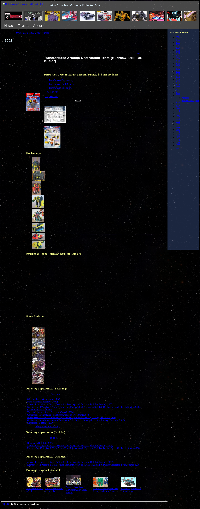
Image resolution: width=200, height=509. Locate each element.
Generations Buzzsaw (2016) (40, 423)
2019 (178, 50)
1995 (178, 119)
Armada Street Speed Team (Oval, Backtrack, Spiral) (105, 489)
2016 (178, 58)
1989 (178, 134)
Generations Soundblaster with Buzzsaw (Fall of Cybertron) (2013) (58, 415)
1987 (178, 137)
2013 (178, 66)
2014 (178, 63)
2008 (178, 79)
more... (139, 53)
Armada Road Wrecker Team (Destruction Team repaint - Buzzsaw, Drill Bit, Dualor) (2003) (70, 404)
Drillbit (53, 438)
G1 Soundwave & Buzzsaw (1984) (43, 399)
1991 (178, 129)
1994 (178, 121)
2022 (178, 42)
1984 (178, 148)
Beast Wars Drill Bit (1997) (40, 443)
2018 (178, 53)
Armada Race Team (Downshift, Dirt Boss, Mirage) (76, 490)
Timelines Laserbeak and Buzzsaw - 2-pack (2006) (50, 412)
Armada (185, 98)
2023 (178, 40)
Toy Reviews (51, 96)
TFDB (78, 100)
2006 (178, 84)
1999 (178, 108)
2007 (178, 82)
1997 (178, 113)
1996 (178, 116)
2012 (178, 69)
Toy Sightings (51, 91)
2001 (178, 103)
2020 (178, 48)
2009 (178, 76)
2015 (178, 61)
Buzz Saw (55, 394)
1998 (178, 111)
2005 (178, 87)
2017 (178, 55)
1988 (178, 140)
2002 (178, 95)
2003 (178, 92)
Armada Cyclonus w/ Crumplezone (131, 489)
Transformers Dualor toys (60, 88)
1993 (178, 124)
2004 (178, 90)
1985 (178, 145)
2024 (178, 37)
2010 (178, 74)
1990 (178, 132)
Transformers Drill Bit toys (61, 84)
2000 (178, 105)
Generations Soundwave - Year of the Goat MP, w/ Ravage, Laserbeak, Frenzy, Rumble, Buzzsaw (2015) (76, 420)
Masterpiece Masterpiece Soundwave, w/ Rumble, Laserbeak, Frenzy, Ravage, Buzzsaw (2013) (71, 417)
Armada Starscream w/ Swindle (54, 489)
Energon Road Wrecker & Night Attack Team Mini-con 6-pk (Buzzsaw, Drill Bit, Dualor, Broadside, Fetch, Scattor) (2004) (84, 407)
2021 (178, 45)
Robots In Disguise (190, 100)
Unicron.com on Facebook (26, 504)
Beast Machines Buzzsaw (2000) (42, 401)
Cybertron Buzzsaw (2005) (39, 409)
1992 (178, 127)
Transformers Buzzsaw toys (61, 80)
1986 (178, 142)
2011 (178, 71)
